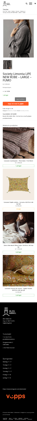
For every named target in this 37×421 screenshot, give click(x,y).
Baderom (10, 110)
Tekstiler (6, 9)
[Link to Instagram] (33, 416)
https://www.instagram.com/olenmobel (14, 389)
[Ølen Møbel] (15, 3)
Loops (27, 412)
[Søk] (25, 3)
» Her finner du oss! (8, 348)
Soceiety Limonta (25, 110)
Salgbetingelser (7, 323)
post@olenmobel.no (9, 339)
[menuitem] (25, 3)
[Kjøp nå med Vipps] (16, 103)
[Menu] (29, 3)
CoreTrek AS (7, 414)
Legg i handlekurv (20, 99)
